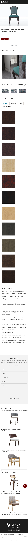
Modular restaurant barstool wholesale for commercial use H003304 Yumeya (12, 492)
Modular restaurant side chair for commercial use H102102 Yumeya (13, 450)
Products (20, 410)
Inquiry (4, 39)
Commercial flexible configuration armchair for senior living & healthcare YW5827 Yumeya (14, 513)
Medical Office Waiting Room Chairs (9, 410)
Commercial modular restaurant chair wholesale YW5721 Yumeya (11, 471)
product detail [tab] (14, 45)
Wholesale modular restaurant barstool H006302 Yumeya (12, 430)
